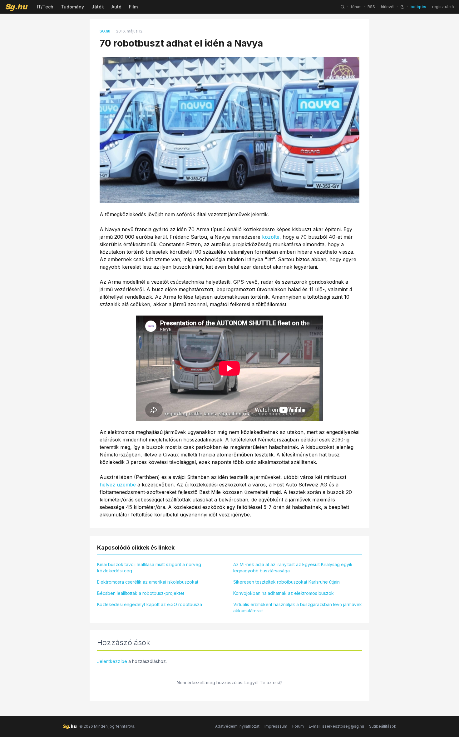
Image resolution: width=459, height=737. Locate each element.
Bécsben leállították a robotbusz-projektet (140, 593)
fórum (356, 6)
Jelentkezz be (112, 661)
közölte (270, 237)
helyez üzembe (118, 484)
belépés (418, 6)
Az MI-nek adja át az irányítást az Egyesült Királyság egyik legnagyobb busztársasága (293, 567)
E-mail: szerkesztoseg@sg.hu (336, 726)
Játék (97, 6)
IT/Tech (45, 6)
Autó (116, 6)
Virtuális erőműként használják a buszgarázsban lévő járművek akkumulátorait (297, 607)
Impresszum (275, 726)
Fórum (298, 726)
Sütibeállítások (382, 726)
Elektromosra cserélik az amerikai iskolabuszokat (147, 582)
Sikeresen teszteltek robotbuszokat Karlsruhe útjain (286, 582)
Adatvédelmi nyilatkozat (237, 726)
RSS (371, 6)
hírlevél (387, 6)
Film (133, 6)
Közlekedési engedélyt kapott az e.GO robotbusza (149, 604)
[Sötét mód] (402, 7)
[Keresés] (342, 7)
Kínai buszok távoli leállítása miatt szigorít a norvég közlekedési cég (149, 567)
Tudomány (72, 6)
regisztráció (443, 6)
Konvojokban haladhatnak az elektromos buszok (283, 593)
